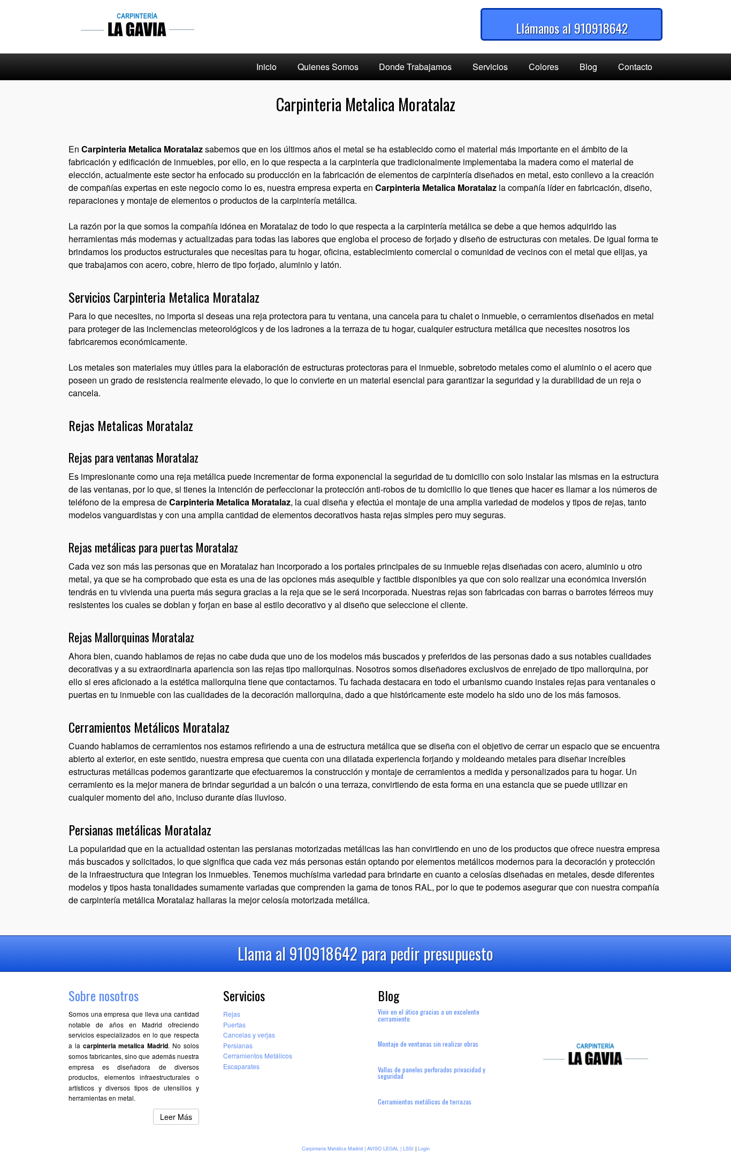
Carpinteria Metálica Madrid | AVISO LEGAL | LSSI (358, 1148)
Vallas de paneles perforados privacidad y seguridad (431, 1072)
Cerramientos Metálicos (257, 1055)
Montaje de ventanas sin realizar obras (428, 1044)
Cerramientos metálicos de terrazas (424, 1101)
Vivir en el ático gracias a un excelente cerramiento (428, 1015)
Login (424, 1148)
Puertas (234, 1024)
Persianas (238, 1045)
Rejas (231, 1013)
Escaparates (241, 1066)
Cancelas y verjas (249, 1034)
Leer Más (176, 1116)
